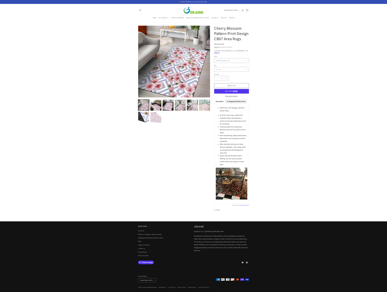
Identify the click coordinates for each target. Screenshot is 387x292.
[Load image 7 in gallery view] (143, 117)
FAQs (139, 241)
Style (215, 56)
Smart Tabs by (242, 205)
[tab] (236, 101)
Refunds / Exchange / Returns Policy (150, 234)
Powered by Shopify (152, 287)
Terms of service (143, 255)
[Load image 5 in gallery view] (192, 105)
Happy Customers (144, 245)
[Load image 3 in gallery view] (168, 105)
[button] (140, 10)
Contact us (141, 248)
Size (215, 65)
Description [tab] (220, 101)
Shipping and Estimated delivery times (150, 238)
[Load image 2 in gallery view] (155, 105)
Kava (247, 205)
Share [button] (218, 210)
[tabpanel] (231, 153)
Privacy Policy (142, 252)
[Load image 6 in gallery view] (204, 105)
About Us (141, 231)
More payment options (231, 96)
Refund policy (162, 287)
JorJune (144, 287)
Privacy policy (171, 287)
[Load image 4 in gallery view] (180, 105)
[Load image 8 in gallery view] (155, 117)
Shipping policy (192, 287)
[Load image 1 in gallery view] (143, 105)
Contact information (203, 287)
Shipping (216, 47)
